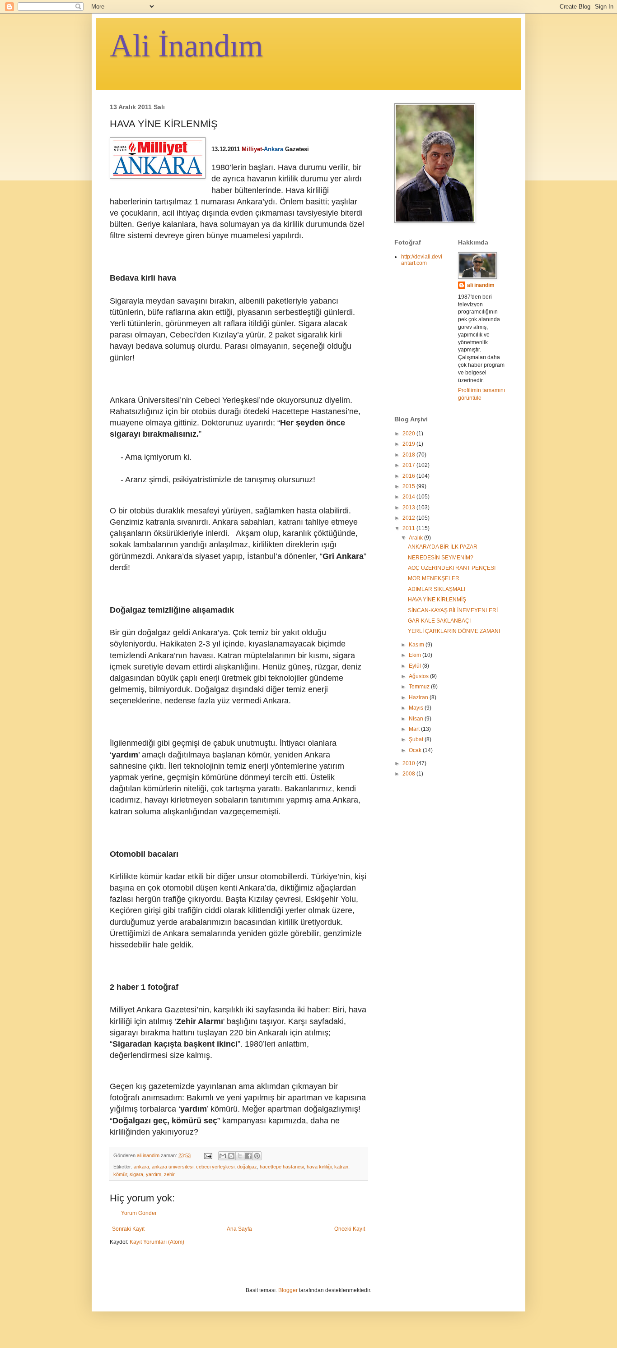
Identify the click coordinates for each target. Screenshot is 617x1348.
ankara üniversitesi (172, 1166)
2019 (409, 444)
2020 (409, 433)
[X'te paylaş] (239, 1155)
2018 (409, 455)
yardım (153, 1174)
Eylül (415, 666)
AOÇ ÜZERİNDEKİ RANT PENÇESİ (451, 568)
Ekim (415, 655)
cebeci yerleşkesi (215, 1166)
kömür (120, 1174)
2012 (409, 518)
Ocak (416, 750)
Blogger (288, 1290)
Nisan (417, 719)
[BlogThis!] (231, 1155)
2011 (409, 528)
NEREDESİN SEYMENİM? (440, 557)
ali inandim (481, 285)
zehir (169, 1174)
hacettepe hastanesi (282, 1166)
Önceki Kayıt (349, 1229)
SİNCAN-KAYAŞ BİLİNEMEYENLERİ (453, 610)
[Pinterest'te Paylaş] (257, 1155)
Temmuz (420, 686)
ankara (141, 1166)
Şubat (417, 739)
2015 (409, 486)
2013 (409, 507)
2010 (409, 763)
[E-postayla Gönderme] (208, 1155)
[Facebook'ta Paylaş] (248, 1155)
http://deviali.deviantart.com (421, 260)
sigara (136, 1174)
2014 (409, 497)
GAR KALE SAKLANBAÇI (439, 621)
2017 (409, 465)
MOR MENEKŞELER (433, 578)
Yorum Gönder (139, 1213)
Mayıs (417, 708)
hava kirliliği (319, 1166)
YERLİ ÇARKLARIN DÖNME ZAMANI (454, 631)
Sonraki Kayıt (128, 1229)
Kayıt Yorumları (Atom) (157, 1242)
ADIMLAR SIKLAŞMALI (436, 589)
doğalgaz (247, 1166)
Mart (415, 729)
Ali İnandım (186, 45)
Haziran (419, 697)
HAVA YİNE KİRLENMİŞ (437, 599)
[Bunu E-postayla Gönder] (222, 1155)
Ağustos (419, 676)
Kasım (417, 645)
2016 (409, 476)
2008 (409, 774)
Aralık (416, 538)
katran (341, 1166)
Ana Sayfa (239, 1229)
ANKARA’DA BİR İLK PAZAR (442, 547)
